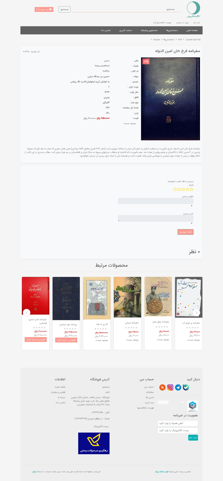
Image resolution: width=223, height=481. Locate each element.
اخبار (107, 392)
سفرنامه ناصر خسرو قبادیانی (38, 321)
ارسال (34, 471)
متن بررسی (188, 213)
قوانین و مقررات (58, 392)
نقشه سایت (60, 387)
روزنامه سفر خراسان (68, 324)
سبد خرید (149, 402)
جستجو (65, 9)
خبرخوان (162, 387)
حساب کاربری (125, 30)
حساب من (149, 387)
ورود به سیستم (182, 22)
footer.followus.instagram (170, 387)
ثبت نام (197, 22)
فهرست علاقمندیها (145, 408)
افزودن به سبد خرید (35, 339)
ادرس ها (150, 397)
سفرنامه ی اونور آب (191, 323)
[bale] (186, 387)
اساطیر (107, 61)
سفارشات (150, 392)
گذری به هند (102, 324)
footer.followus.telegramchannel (178, 387)
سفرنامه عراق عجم (161, 322)
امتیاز (191, 185)
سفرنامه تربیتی (132, 323)
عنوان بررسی (187, 196)
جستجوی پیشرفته (149, 30)
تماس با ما (106, 30)
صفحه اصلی (192, 30)
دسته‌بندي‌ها (172, 30)
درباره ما (61, 397)
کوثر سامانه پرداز (161, 471)
